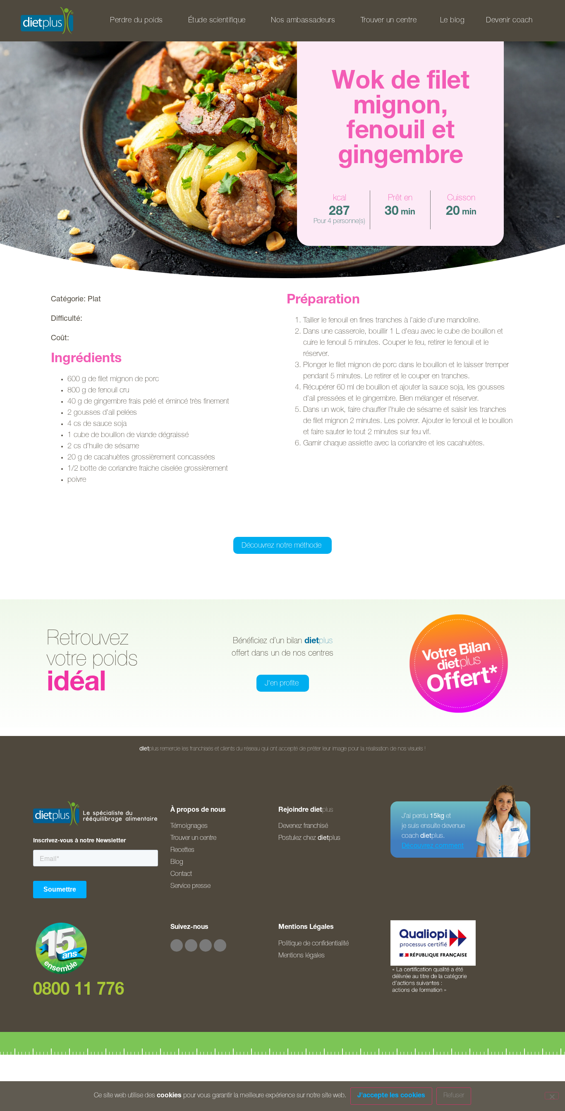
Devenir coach (509, 20)
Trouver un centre (389, 20)
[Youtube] (205, 945)
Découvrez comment (433, 846)
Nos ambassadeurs (303, 20)
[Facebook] (176, 945)
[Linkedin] (220, 945)
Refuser (453, 1096)
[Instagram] (191, 945)
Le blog (452, 20)
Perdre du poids (136, 20)
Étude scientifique (217, 20)
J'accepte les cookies (391, 1096)
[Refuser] (552, 1095)
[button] (241, 525)
